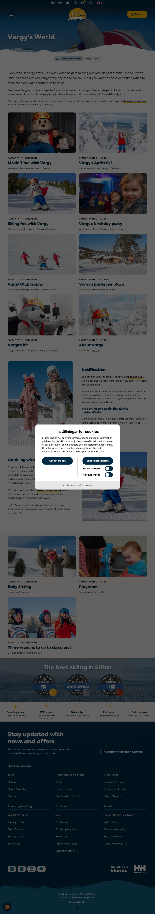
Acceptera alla (57, 460)
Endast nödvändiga (98, 460)
